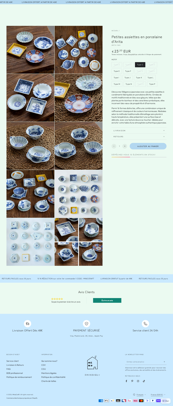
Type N (129, 85)
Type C (141, 65)
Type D (153, 65)
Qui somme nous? (49, 361)
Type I (117, 78)
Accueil (115, 30)
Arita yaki (116, 45)
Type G (141, 72)
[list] (86, 330)
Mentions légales (48, 373)
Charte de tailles (48, 381)
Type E (118, 72)
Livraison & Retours (15, 365)
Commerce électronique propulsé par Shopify (21, 398)
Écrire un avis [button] (107, 300)
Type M (118, 85)
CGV (43, 365)
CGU (43, 369)
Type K (140, 78)
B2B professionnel (14, 373)
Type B (129, 65)
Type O (141, 85)
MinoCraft (16, 394)
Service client (12, 361)
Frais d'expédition (130, 54)
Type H (152, 72)
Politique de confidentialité (53, 377)
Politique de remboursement (19, 377)
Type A (118, 65)
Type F (129, 72)
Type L (151, 78)
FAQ (8, 369)
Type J (128, 78)
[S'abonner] (165, 362)
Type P (153, 85)
